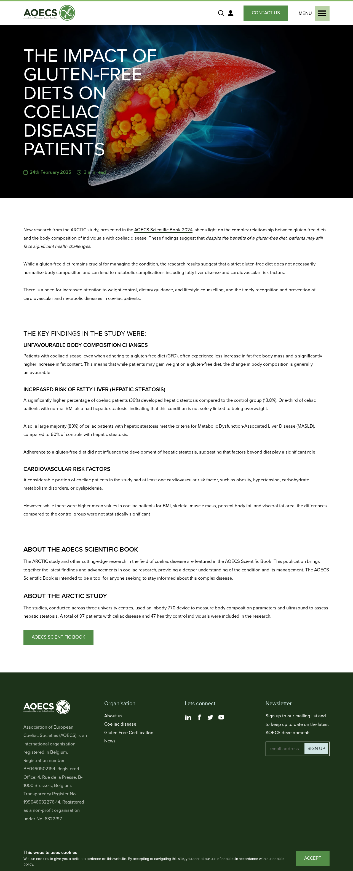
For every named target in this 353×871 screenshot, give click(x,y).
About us (113, 716)
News (110, 741)
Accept (312, 858)
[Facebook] (199, 717)
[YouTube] (221, 717)
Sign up (316, 748)
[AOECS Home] (50, 13)
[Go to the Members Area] (230, 13)
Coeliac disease (120, 724)
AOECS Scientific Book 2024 (163, 230)
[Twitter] (210, 717)
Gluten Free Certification (128, 733)
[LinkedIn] (188, 717)
